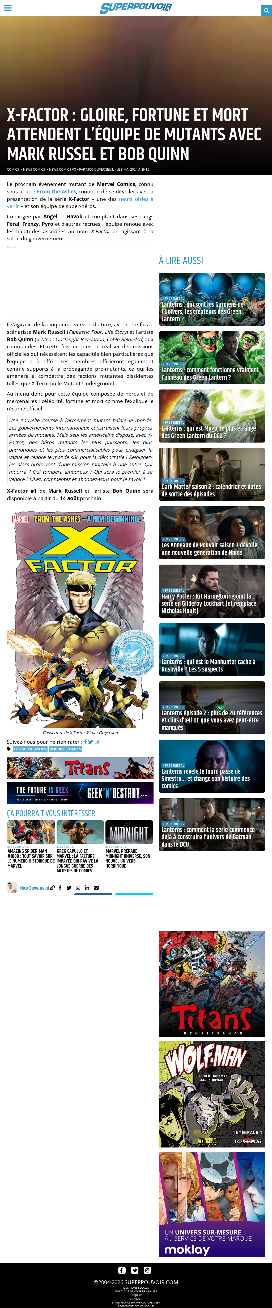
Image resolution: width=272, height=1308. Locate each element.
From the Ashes (30, 748)
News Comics (34, 169)
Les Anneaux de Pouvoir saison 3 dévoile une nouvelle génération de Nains (209, 549)
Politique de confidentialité (136, 1291)
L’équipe (136, 1295)
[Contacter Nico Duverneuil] (96, 887)
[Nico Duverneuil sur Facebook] (60, 887)
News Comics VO (62, 169)
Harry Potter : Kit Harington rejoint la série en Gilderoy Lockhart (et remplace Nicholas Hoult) (209, 604)
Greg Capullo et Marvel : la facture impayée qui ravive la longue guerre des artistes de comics (77, 861)
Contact (136, 1299)
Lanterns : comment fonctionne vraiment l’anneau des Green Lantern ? (210, 374)
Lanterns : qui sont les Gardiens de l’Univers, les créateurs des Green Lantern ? (203, 312)
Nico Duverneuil (100, 169)
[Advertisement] (80, 281)
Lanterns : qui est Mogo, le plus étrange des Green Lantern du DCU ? (209, 432)
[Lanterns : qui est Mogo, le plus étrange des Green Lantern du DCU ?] (212, 416)
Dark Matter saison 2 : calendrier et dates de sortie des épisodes (211, 491)
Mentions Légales (136, 1287)
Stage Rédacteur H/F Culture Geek (136, 1302)
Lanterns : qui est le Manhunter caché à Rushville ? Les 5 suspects (209, 666)
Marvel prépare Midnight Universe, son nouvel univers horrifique (127, 859)
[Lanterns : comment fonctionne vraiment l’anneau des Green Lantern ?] (212, 357)
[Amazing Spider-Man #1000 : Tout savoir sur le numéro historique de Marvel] (31, 832)
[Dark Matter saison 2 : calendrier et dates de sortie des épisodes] (212, 474)
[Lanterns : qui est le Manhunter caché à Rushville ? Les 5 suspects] (212, 649)
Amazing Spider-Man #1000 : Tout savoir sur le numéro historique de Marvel (31, 859)
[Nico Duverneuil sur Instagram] (78, 887)
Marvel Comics (65, 748)
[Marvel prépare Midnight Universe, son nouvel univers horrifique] (129, 832)
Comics (13, 169)
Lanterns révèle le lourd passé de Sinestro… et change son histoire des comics (206, 779)
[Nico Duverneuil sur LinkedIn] (87, 887)
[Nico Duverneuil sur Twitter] (69, 887)
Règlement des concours (136, 1306)
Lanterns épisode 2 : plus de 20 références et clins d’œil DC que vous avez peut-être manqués (212, 720)
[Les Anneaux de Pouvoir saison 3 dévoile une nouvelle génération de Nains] (212, 532)
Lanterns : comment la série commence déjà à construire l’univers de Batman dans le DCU (208, 837)
